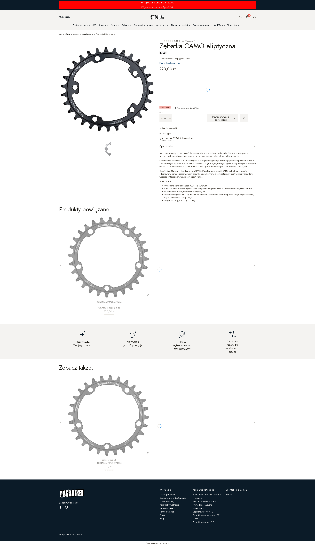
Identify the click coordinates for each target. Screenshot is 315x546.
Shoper (77, 534)
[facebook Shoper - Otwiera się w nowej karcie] (60, 507)
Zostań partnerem (167, 494)
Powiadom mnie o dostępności (220, 118)
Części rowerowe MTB (203, 511)
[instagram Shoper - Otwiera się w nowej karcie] (66, 507)
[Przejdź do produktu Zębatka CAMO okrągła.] (109, 257)
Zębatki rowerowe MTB (203, 522)
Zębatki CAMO (87, 34)
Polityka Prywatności (169, 505)
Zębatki (76, 34)
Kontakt (229, 494)
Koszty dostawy (166, 501)
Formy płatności (166, 511)
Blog (161, 518)
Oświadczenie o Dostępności (172, 498)
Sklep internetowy (156, 543)
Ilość (161, 113)
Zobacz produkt (95, 295)
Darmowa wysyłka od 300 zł (188, 108)
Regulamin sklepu (167, 508)
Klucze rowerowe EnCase (204, 501)
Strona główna (64, 34)
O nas (162, 515)
